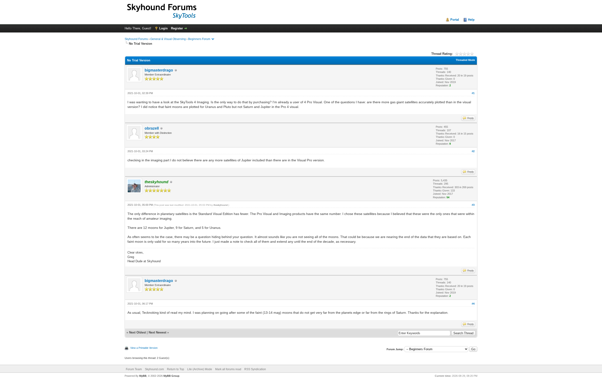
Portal (454, 19)
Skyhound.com (154, 369)
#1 (473, 93)
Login (163, 28)
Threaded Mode (465, 60)
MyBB (143, 375)
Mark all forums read (228, 369)
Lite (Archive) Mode (199, 369)
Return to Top (175, 369)
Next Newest (157, 332)
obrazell (152, 128)
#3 (473, 204)
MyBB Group (171, 375)
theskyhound (221, 205)
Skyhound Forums (136, 39)
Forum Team (134, 369)
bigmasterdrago (159, 70)
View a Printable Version (144, 347)
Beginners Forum (199, 39)
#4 (473, 303)
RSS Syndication (255, 369)
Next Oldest (137, 332)
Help (471, 19)
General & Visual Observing (168, 39)
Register (177, 28)
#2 (473, 151)
